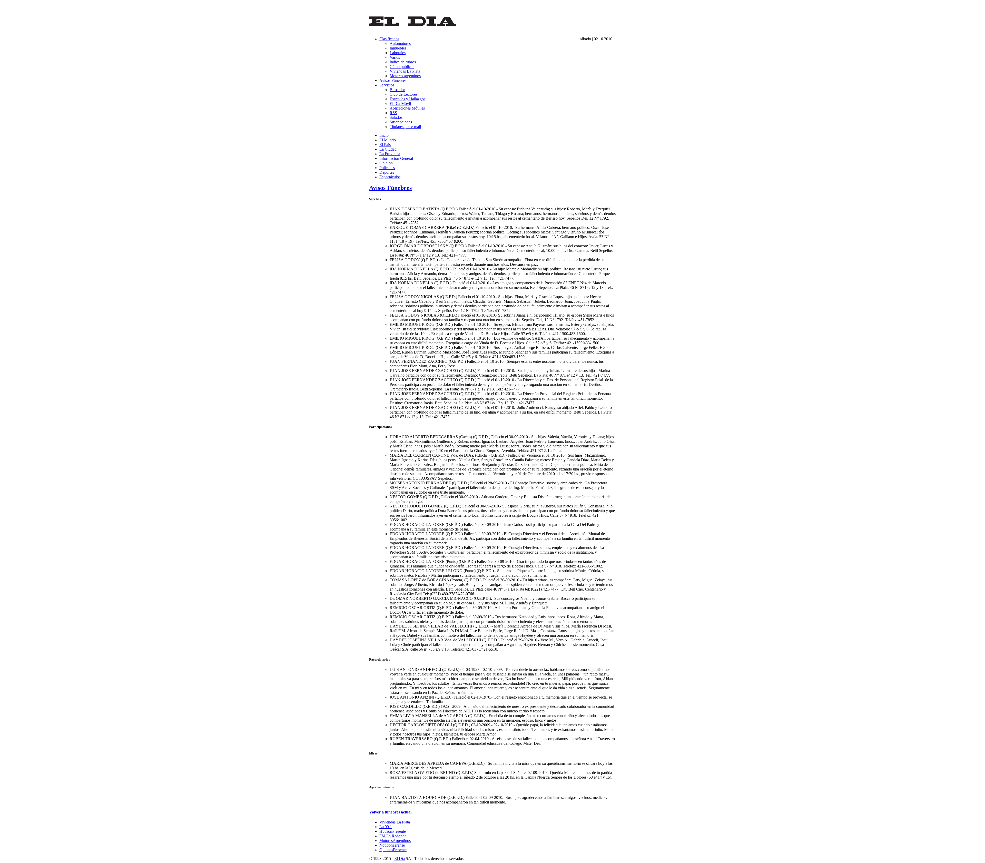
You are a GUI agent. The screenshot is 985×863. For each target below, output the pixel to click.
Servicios (386, 85)
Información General (396, 158)
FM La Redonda (392, 836)
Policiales (387, 167)
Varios (395, 57)
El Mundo (387, 140)
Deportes (386, 172)
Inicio (384, 135)
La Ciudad (388, 149)
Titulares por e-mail (405, 126)
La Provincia (389, 154)
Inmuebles (398, 48)
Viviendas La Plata (405, 71)
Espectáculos (389, 177)
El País (385, 144)
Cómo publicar (402, 66)
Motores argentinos (405, 76)
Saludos (396, 117)
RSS (393, 113)
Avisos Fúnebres (392, 80)
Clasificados (389, 39)
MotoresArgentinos (395, 840)
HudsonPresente (392, 831)
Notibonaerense (392, 845)
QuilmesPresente (393, 850)
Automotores (400, 43)
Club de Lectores (403, 94)
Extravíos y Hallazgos (407, 99)
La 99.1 (385, 827)
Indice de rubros (403, 62)
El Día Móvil (400, 103)
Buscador (397, 89)
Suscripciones (401, 122)
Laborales (398, 53)
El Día (399, 858)
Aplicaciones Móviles (407, 108)
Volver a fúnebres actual (390, 812)
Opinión (386, 163)
